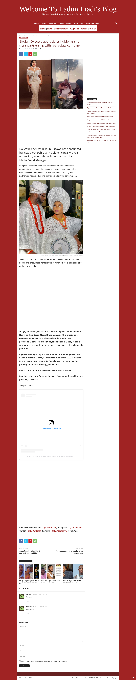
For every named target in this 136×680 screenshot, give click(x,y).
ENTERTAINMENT (61, 29)
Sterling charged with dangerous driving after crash (101, 123)
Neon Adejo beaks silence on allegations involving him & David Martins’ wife (101, 136)
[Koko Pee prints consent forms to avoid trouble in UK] (51, 571)
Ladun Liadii (24, 49)
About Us (52, 23)
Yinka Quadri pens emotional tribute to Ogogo (100, 116)
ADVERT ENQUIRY (65, 23)
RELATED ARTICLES (26, 561)
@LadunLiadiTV (59, 531)
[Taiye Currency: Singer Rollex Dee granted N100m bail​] (73, 571)
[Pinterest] (30, 54)
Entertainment (27, 35)
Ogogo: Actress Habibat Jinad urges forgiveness (101, 108)
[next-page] (82, 561)
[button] (116, 23)
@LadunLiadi (50, 527)
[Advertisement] (51, 114)
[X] (26, 54)
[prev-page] (80, 561)
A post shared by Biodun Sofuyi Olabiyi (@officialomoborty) (51, 456)
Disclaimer (78, 23)
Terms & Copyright (93, 23)
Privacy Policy (40, 23)
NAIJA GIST (74, 29)
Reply (27, 601)
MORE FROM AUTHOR (39, 561)
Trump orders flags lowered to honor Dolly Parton (101, 126)
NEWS (49, 29)
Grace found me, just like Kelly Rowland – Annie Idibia (30, 552)
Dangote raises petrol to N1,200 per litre (98, 120)
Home (20, 35)
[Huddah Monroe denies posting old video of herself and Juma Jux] (29, 571)
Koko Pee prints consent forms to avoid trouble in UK (50, 581)
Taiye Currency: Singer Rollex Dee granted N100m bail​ (72, 581)
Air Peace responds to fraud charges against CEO (69, 552)
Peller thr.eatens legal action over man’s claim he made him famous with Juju (101, 131)
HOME (43, 29)
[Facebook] (21, 54)
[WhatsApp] (35, 54)
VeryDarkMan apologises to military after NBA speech (100, 103)
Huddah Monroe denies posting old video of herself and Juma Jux (29, 582)
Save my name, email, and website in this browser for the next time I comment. (44, 661)
